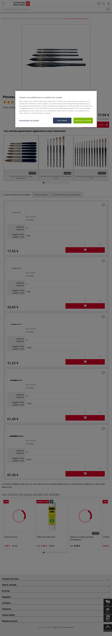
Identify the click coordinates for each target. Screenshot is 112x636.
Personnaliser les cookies (29, 120)
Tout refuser (62, 120)
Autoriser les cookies (83, 120)
